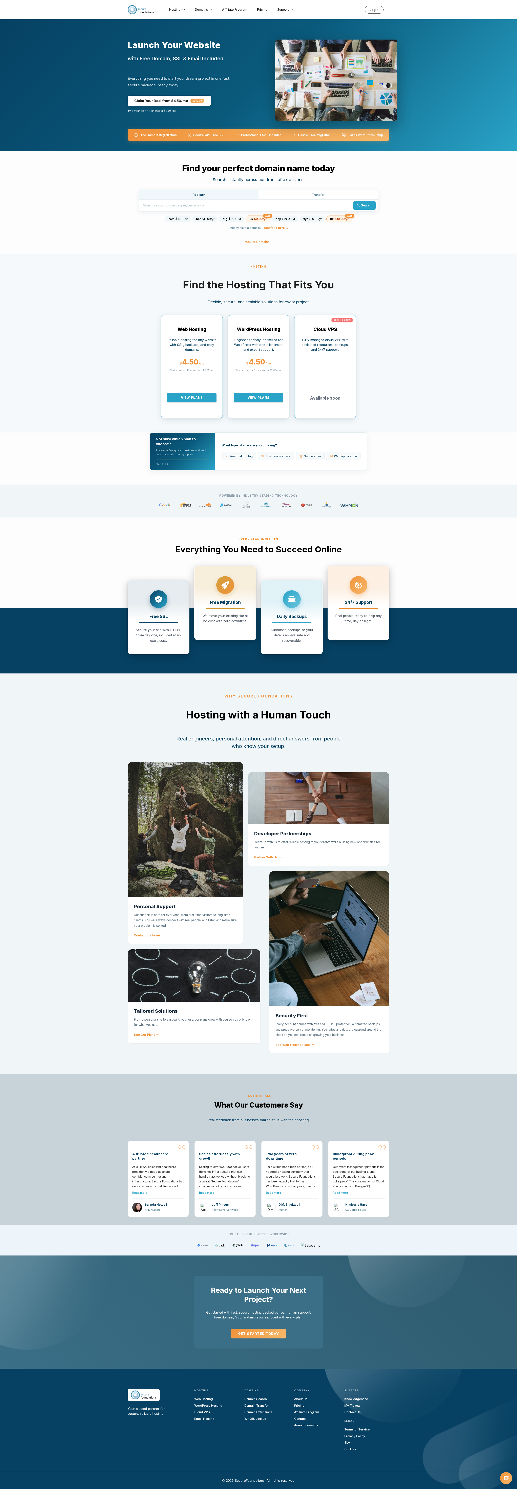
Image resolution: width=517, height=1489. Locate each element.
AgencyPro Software (225, 1209)
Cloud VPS (202, 1412)
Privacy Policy (354, 1436)
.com (178, 219)
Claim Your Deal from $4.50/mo (168, 101)
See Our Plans (144, 1035)
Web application (345, 456)
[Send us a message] (506, 1478)
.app (285, 219)
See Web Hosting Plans (292, 1045)
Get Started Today (258, 1334)
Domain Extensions (258, 1412)
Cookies (350, 1449)
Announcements (306, 1425)
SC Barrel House (355, 1209)
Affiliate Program (234, 10)
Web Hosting (203, 1399)
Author (282, 1209)
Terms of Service (357, 1429)
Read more (139, 1192)
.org (231, 219)
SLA (347, 1442)
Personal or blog (241, 456)
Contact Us (352, 1412)
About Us (300, 1399)
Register (199, 194)
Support (283, 10)
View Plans (192, 398)
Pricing (262, 10)
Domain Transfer (256, 1405)
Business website (278, 456)
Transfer (318, 194)
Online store (312, 456)
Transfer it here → (275, 227)
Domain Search (255, 1399)
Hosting (175, 10)
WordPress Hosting (208, 1405)
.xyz (312, 219)
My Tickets (352, 1405)
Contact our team (147, 935)
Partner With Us (265, 857)
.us (258, 219)
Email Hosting (204, 1419)
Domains (201, 10)
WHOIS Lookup (255, 1419)
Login (374, 10)
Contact (300, 1419)
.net (204, 219)
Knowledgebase (356, 1399)
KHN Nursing (153, 1209)
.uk (339, 219)
